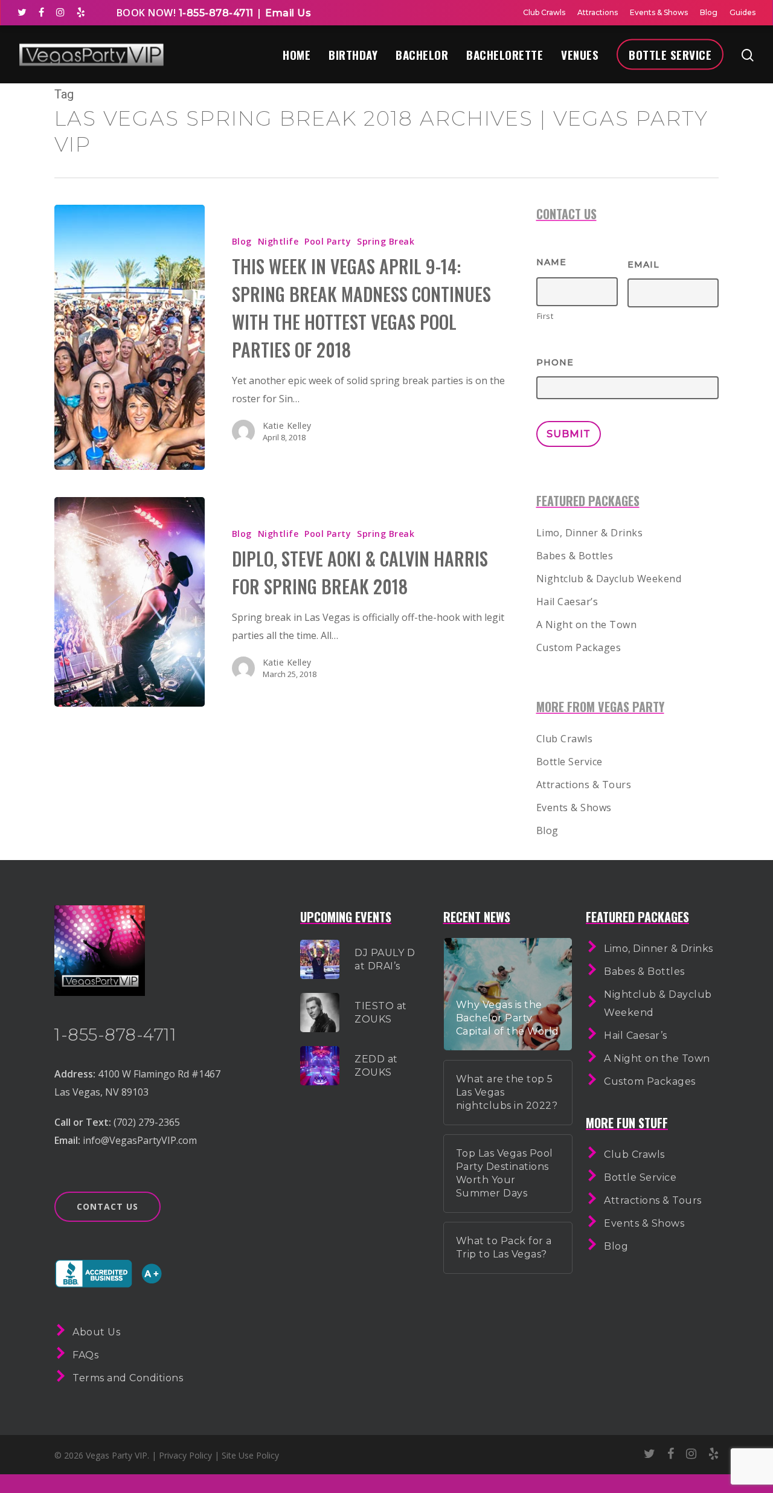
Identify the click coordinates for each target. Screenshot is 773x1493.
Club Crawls (544, 12)
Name (551, 262)
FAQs (85, 1355)
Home (296, 54)
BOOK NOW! (146, 12)
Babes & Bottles (575, 555)
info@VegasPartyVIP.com (140, 1140)
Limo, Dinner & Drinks (589, 532)
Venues (579, 54)
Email (643, 264)
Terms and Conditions (127, 1378)
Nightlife (278, 241)
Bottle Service (670, 54)
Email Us (288, 13)
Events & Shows (659, 12)
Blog (708, 12)
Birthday (353, 54)
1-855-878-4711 (215, 13)
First (545, 315)
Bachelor (422, 54)
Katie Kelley (287, 425)
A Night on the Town (586, 624)
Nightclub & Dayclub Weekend (609, 578)
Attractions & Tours (584, 784)
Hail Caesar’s (567, 601)
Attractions (597, 12)
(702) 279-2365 (147, 1122)
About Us (96, 1332)
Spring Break (385, 241)
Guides (742, 12)
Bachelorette (504, 54)
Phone (555, 362)
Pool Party (327, 241)
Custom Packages (578, 647)
